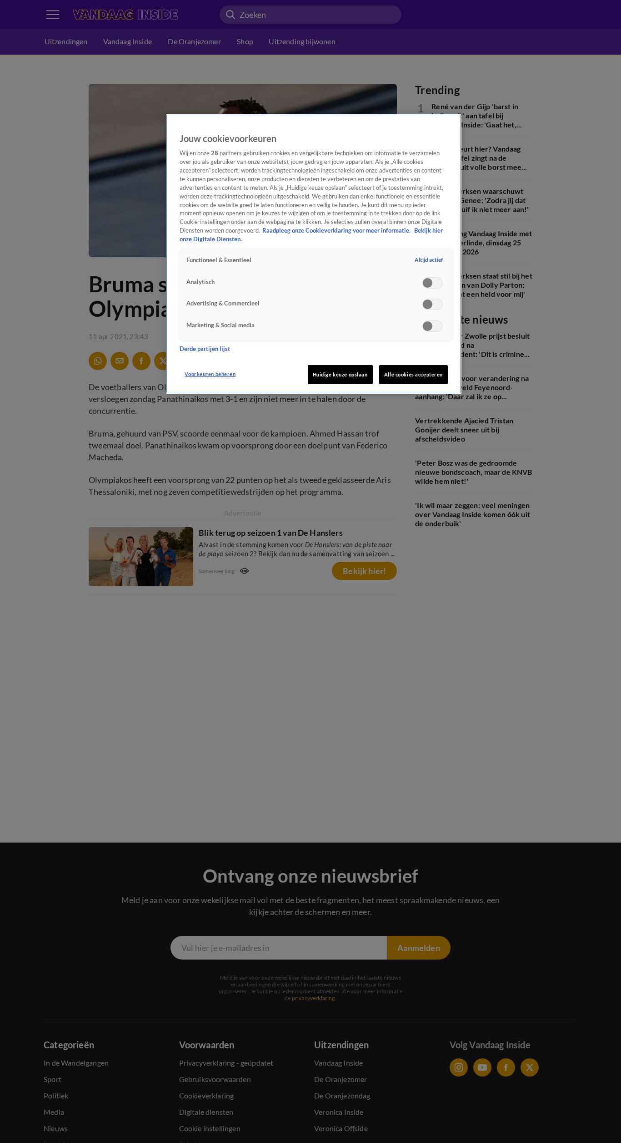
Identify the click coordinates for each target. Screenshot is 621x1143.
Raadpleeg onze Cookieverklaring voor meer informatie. (337, 231)
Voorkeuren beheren (210, 374)
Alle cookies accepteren (413, 374)
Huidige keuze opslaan (340, 374)
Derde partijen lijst (205, 348)
